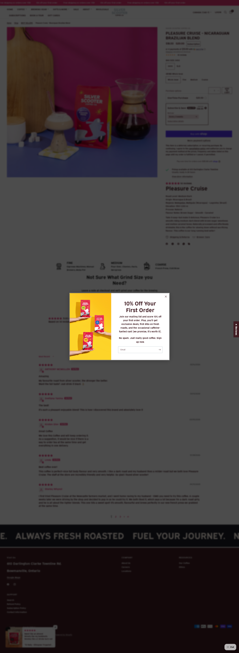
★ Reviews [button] (236, 329)
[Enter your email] (159, 349)
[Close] (166, 296)
